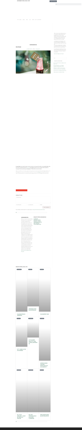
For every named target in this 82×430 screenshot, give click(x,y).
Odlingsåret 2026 (44, 314)
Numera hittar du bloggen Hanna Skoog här (59, 53)
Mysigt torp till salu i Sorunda (60, 66)
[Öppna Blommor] (28, 19)
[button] (17, 190)
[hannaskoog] (58, 27)
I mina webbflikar (37, 224)
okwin (54, 70)
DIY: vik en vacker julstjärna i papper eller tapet (61, 70)
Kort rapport (37, 223)
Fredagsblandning (38, 222)
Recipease (28, 167)
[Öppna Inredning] (21, 19)
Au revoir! (36, 218)
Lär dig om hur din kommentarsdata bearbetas (39, 209)
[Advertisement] (41, 13)
